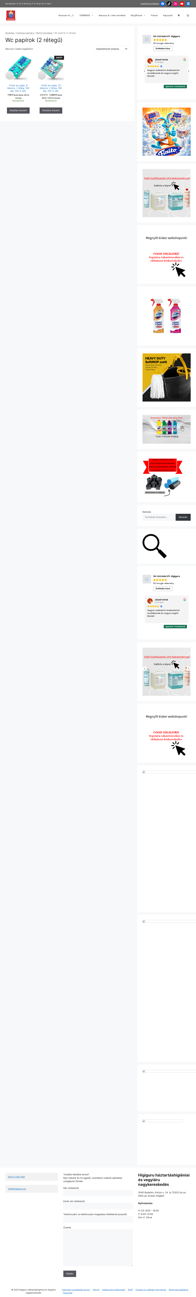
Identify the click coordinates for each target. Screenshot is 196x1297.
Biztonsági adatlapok (178, 1289)
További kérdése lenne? (76, 1174)
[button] (189, 71)
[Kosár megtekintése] (178, 15)
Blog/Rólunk (136, 15)
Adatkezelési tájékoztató (113, 1289)
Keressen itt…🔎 (66, 15)
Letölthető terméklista (150, 4)
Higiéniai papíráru (25, 33)
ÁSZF (130, 1289)
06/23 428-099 (16, 1177)
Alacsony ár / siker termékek (112, 15)
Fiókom (154, 15)
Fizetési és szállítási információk (151, 1289)
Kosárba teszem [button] (18, 110)
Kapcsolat (167, 15)
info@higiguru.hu (17, 1189)
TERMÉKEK (84, 15)
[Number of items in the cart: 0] (188, 15)
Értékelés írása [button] (163, 48)
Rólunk (96, 1289)
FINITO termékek (44, 33)
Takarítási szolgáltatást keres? (76, 1289)
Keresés (147, 512)
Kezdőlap (9, 33)
